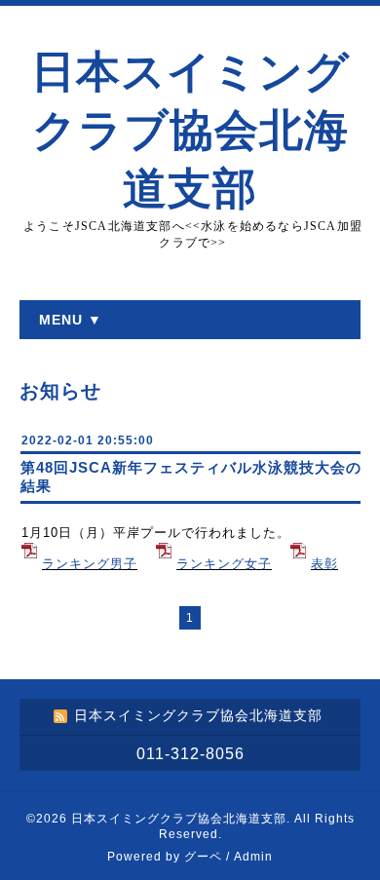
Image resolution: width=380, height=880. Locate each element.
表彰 (324, 563)
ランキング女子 (224, 563)
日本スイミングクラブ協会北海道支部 (190, 130)
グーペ (203, 856)
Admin (253, 856)
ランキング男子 (89, 563)
